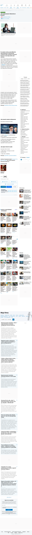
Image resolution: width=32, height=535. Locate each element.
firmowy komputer (3, 179)
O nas (2, 531)
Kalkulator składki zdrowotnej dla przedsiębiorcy (25, 111)
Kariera (28, 531)
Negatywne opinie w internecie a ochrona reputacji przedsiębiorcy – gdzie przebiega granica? (25, 83)
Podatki (20, 316)
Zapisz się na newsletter (10, 184)
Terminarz (24, 157)
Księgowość (2, 7)
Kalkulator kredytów (23, 120)
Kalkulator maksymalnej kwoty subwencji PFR (25, 124)
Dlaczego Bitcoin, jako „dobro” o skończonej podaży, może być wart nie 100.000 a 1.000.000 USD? (25, 90)
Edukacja (28, 7)
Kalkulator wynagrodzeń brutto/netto (24, 115)
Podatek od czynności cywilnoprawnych (24, 148)
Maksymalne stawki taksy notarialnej (24, 150)
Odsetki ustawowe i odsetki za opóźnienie (25, 138)
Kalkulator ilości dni (23, 126)
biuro (7, 179)
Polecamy (22, 252)
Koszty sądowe (23, 132)
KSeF (31, 7)
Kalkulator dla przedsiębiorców (25, 113)
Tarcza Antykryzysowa (7, 317)
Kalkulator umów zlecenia (24, 116)
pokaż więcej (9, 497)
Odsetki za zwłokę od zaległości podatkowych (25, 141)
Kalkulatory (24, 109)
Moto (20, 7)
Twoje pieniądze (17, 7)
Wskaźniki (24, 136)
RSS (8, 532)
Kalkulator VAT (23, 122)
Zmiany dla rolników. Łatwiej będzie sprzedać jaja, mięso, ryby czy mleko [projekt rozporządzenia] (26, 94)
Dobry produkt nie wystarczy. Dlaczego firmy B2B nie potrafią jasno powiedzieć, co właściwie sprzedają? (25, 103)
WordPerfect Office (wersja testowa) (10, 105)
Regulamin (24, 531)
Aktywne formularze (26, 129)
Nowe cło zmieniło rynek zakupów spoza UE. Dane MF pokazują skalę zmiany (26, 92)
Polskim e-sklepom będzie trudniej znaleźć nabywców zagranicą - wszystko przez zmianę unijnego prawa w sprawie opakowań (25, 85)
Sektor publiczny (11, 7)
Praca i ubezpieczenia (12, 316)
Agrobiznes (23, 316)
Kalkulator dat (23, 127)
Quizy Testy (22, 153)
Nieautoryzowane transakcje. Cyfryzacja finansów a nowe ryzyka (26, 87)
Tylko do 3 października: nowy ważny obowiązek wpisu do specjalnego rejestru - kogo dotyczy (26, 105)
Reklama (16, 532)
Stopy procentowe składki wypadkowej (24, 143)
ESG (12, 317)
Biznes (7, 7)
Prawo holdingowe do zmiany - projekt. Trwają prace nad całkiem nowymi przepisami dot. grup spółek (26, 96)
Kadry (5, 7)
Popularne (22, 78)
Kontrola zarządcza (23, 133)
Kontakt (12, 532)
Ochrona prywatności (7, 531)
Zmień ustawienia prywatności (16, 531)
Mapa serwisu (21, 532)
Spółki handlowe (23, 131)
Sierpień (28, 157)
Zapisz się (9, 509)
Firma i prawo (22, 188)
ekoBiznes (27, 316)
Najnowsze (26, 78)
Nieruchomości (24, 7)
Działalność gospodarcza (24, 130)
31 (21, 159)
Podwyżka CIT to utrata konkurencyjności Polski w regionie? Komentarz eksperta (25, 99)
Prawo (14, 7)
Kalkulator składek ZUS (24, 121)
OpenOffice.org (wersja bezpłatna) (10, 155)
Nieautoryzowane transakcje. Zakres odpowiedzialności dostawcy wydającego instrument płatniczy (26, 81)
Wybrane (29, 78)
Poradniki (2, 317)
